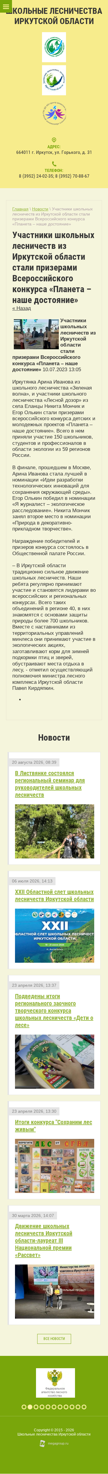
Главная (20, 208)
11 (84, 1407)
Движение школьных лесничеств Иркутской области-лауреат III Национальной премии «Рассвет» (43, 1240)
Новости (40, 208)
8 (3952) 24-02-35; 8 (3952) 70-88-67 (54, 176)
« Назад (21, 308)
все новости (54, 1339)
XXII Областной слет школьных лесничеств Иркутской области (54, 895)
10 (78, 1407)
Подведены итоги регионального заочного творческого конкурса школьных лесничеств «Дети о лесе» (54, 1010)
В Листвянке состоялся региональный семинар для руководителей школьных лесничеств (50, 783)
